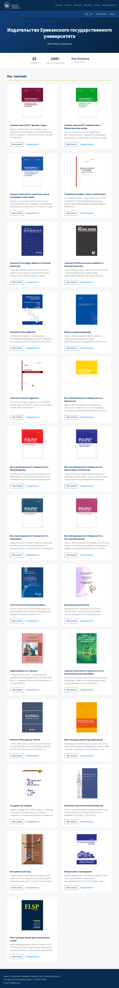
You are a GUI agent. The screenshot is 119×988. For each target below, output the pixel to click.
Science (97, 5)
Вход (112, 14)
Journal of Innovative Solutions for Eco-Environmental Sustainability (84, 672)
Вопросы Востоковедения (78, 871)
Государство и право (21, 805)
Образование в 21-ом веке (23, 670)
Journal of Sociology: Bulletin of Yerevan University (30, 264)
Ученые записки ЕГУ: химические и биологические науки (82, 127)
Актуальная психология (76, 605)
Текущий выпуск (32, 144)
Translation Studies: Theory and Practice (85, 194)
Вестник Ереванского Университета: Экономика (29, 537)
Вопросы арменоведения (77, 332)
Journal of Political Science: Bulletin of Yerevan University (83, 264)
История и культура (20, 871)
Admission (78, 5)
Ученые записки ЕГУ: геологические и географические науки (29, 196)
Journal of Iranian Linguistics (24, 398)
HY (91, 14)
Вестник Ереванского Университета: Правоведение (29, 468)
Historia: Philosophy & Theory (25, 739)
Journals (68, 5)
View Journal (17, 144)
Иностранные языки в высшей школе (83, 739)
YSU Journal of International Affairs (27, 605)
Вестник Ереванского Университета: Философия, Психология (83, 468)
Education (88, 5)
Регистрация (101, 14)
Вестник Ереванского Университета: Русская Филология (83, 537)
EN (87, 14)
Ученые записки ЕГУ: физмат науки (28, 125)
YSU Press (58, 5)
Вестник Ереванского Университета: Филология (83, 399)
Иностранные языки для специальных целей (30, 939)
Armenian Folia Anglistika (23, 332)
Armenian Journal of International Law (83, 805)
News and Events (109, 5)
